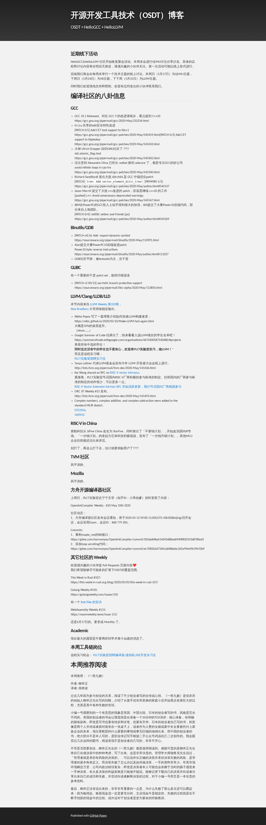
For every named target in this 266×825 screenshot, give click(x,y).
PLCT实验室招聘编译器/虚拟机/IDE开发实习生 (124, 655)
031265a (80, 410)
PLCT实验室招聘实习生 (90, 358)
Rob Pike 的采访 (91, 602)
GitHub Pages (98, 815)
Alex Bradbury (80, 309)
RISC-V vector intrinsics (124, 372)
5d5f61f (79, 414)
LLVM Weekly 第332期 (104, 304)
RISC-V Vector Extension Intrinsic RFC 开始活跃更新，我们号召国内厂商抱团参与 (128, 386)
